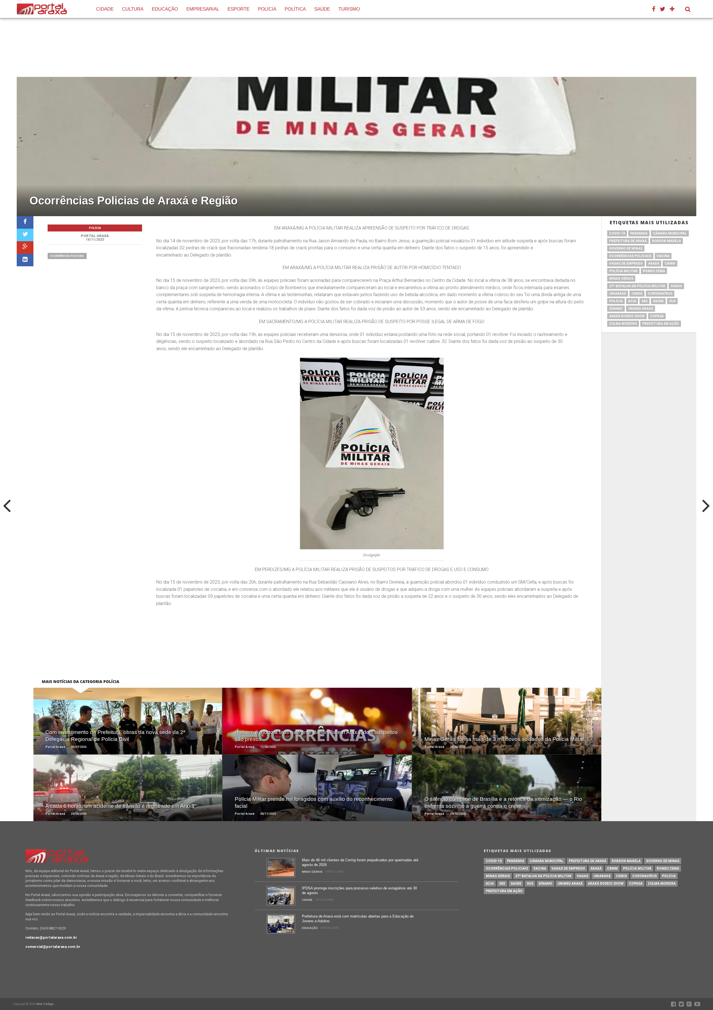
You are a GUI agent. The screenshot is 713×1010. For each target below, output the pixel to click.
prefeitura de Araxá (628, 241)
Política (295, 9)
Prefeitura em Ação (660, 324)
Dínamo (616, 309)
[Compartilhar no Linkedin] (25, 260)
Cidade (105, 9)
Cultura (132, 9)
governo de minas (626, 248)
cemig (637, 294)
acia (632, 301)
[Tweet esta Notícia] (25, 235)
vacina (663, 256)
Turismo (349, 9)
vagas (676, 286)
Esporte (239, 9)
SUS (672, 301)
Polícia (267, 9)
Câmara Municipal (670, 233)
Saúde (322, 9)
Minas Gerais (621, 278)
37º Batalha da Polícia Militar (637, 286)
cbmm (670, 263)
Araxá (653, 263)
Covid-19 (617, 233)
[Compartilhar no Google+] (25, 247)
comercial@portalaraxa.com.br (52, 947)
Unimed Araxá (640, 309)
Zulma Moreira (623, 324)
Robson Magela (666, 241)
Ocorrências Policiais (67, 255)
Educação (165, 9)
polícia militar (623, 271)
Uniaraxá (617, 294)
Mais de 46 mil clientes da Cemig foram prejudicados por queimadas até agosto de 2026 (360, 862)
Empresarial (202, 9)
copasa (657, 316)
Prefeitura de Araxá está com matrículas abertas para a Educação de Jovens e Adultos (358, 918)
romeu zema (654, 271)
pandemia (639, 233)
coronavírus (660, 294)
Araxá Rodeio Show (627, 316)
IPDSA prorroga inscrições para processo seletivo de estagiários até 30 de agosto (359, 890)
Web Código (45, 1004)
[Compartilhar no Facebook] (25, 222)
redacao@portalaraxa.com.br (51, 937)
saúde (658, 301)
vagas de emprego (626, 263)
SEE (644, 301)
